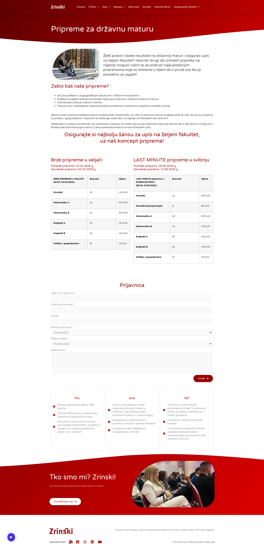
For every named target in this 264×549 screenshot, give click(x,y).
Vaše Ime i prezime (63, 293)
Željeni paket (59, 338)
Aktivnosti (133, 6)
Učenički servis (162, 6)
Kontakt (147, 6)
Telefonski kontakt (62, 304)
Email (55, 315)
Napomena (58, 349)
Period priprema (61, 327)
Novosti (81, 6)
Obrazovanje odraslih (185, 6)
